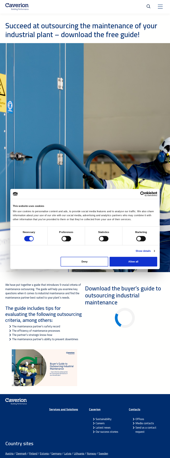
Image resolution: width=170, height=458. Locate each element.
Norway (91, 453)
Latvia (67, 453)
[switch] (66, 238)
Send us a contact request (145, 430)
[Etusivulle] (17, 6)
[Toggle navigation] (160, 6)
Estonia (44, 453)
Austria (9, 453)
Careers (100, 423)
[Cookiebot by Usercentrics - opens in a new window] (142, 193)
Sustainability (103, 419)
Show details (143, 250)
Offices (139, 419)
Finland (33, 453)
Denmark (21, 453)
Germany (56, 453)
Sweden (103, 453)
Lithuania (79, 453)
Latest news (103, 427)
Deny (84, 261)
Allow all (133, 261)
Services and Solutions (63, 409)
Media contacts (144, 423)
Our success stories (107, 431)
